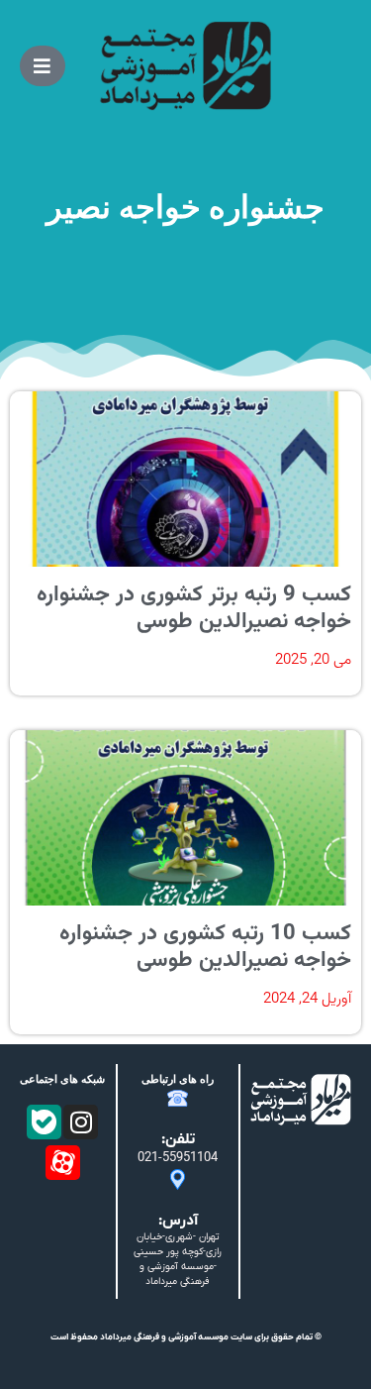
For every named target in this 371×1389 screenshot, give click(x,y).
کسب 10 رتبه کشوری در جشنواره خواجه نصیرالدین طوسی (205, 946)
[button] (42, 66)
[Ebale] (44, 1122)
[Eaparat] (63, 1162)
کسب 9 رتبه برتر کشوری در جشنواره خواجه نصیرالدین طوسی (194, 608)
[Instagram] (80, 1122)
